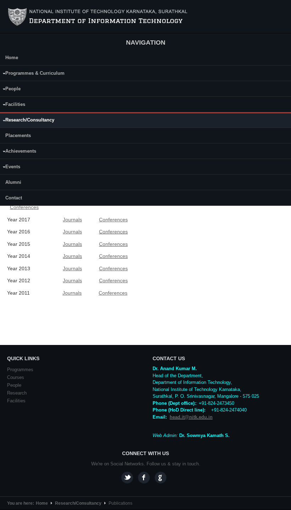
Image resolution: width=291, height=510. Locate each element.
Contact (13, 197)
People (10, 90)
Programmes (20, 369)
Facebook (144, 477)
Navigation (145, 42)
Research (17, 393)
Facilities (12, 105)
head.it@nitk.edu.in (191, 417)
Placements (18, 135)
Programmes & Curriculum (32, 74)
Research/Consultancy (27, 121)
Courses (15, 377)
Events (10, 167)
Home (11, 57)
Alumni (13, 182)
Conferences (113, 231)
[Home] (99, 17)
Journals (72, 244)
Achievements (18, 152)
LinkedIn (160, 477)
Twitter (127, 477)
